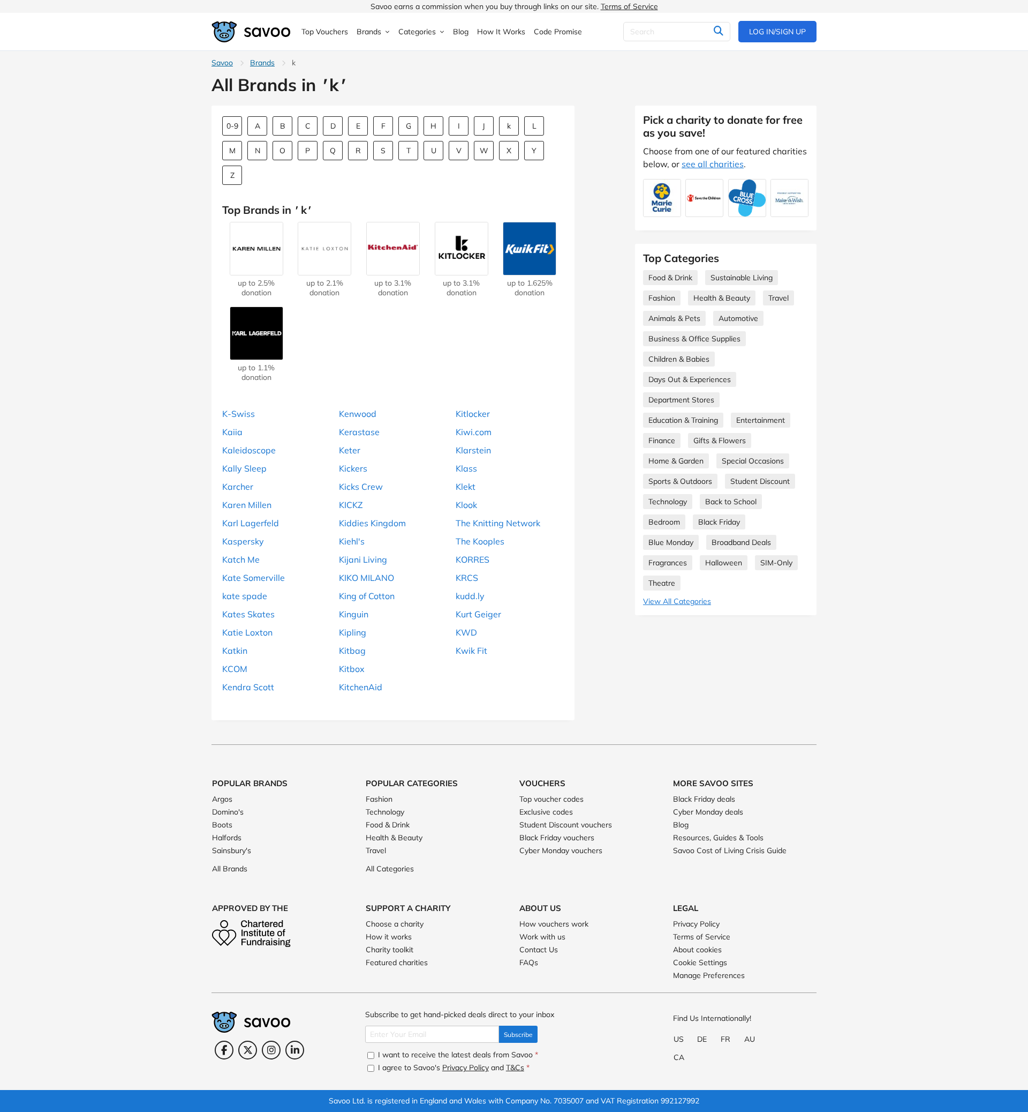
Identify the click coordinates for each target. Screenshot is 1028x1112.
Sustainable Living (741, 277)
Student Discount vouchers (565, 825)
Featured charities (397, 962)
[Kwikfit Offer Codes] (529, 270)
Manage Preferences (709, 975)
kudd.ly (470, 596)
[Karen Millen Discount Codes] (256, 270)
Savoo (222, 63)
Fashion (661, 298)
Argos (222, 799)
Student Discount (760, 481)
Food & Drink (670, 277)
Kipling (352, 632)
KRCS (467, 577)
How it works (389, 937)
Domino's (228, 812)
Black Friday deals (704, 799)
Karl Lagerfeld (250, 523)
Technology (667, 501)
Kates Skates (248, 614)
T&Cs (515, 1067)
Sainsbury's (231, 850)
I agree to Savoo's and (453, 1067)
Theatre (661, 583)
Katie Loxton (247, 632)
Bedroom (664, 522)
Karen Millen (246, 504)
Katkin (234, 650)
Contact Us (538, 949)
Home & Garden (676, 461)
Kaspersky (243, 541)
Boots (222, 825)
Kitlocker (473, 413)
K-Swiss (238, 413)
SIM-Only (776, 563)
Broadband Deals (741, 542)
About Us (540, 908)
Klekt (465, 486)
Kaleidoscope (249, 450)
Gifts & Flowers (719, 440)
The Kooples (480, 541)
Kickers (353, 468)
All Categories (390, 869)
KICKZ (351, 504)
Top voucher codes (551, 799)
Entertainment (760, 420)
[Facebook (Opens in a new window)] (224, 1050)
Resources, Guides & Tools (718, 837)
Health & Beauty (721, 298)
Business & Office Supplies (694, 339)
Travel (778, 298)
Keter (349, 450)
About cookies (697, 949)
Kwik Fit (471, 650)
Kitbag (352, 650)
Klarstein (473, 450)
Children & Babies (678, 359)
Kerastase (359, 432)
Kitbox (352, 668)
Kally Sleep (244, 468)
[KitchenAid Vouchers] (393, 270)
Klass (466, 468)
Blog (681, 825)
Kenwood (357, 413)
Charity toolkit (389, 949)
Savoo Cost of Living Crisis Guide (730, 850)
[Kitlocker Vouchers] (461, 270)
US (679, 1039)
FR (725, 1039)
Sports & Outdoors (680, 481)
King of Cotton (367, 596)
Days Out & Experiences (689, 379)
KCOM (234, 668)
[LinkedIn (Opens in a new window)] (294, 1050)
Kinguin (353, 614)
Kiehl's (352, 541)
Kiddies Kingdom (372, 523)
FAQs (528, 962)
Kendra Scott (248, 687)
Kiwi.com (474, 432)
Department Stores (681, 400)
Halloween (723, 563)
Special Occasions (753, 461)
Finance (661, 440)
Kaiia (232, 432)
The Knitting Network (498, 523)
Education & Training (683, 420)
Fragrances (667, 563)
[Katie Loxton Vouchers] (324, 270)
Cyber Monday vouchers (560, 850)
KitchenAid (360, 687)
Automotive (738, 318)
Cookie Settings (700, 962)
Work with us (542, 937)
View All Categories (677, 601)
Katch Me (241, 559)
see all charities (713, 164)
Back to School (731, 501)
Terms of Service (629, 6)
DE (702, 1039)
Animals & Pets (674, 318)
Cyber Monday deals (708, 812)
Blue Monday (670, 542)
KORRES (472, 559)
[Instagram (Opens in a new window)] (271, 1050)
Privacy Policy (696, 924)
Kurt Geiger (478, 614)
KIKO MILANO (366, 577)
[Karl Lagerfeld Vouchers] (256, 354)
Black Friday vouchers (556, 837)
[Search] (718, 31)
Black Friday (719, 522)
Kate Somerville (253, 577)
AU (749, 1039)
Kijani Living (363, 559)
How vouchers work (553, 924)
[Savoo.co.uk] (251, 32)
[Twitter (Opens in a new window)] (247, 1050)
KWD (466, 632)
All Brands (229, 869)
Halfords (226, 837)
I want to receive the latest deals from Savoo (457, 1054)
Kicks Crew (361, 486)
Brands (262, 63)
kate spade (244, 596)
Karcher (237, 486)
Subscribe (518, 1035)
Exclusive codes (546, 812)
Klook (466, 504)
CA (679, 1057)
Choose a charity (395, 924)
